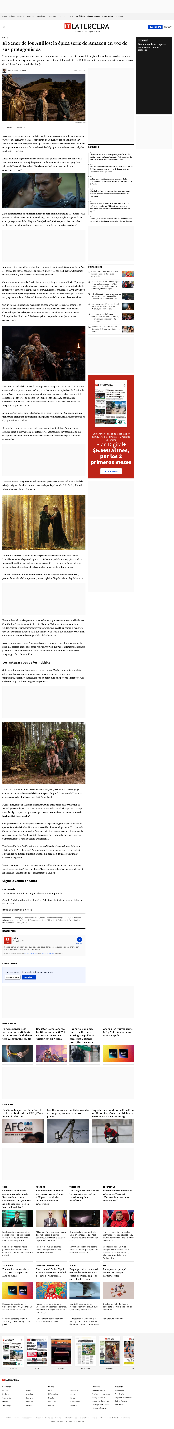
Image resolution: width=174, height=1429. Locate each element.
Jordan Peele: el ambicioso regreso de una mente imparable (32, 893)
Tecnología (40, 16)
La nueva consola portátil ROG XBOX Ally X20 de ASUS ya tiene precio (16, 1321)
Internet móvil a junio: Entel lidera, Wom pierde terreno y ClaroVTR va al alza (48, 1249)
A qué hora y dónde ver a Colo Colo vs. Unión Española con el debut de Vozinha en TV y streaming (113, 1113)
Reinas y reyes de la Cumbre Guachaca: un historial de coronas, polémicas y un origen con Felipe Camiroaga (105, 317)
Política (12, 16)
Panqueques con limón (113, 1318)
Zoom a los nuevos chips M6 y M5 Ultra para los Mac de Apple (118, 1032)
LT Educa (119, 16)
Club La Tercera (93, 16)
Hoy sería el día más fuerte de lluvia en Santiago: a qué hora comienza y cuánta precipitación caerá (81, 1036)
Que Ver (24, 922)
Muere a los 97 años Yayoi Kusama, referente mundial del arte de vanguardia (104, 273)
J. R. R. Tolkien (58, 920)
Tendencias (74, 1187)
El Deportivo (52, 16)
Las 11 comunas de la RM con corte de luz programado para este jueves (68, 1113)
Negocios (30, 16)
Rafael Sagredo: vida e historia (17, 909)
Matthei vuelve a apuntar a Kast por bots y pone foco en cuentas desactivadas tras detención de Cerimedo (111, 193)
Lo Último (80, 16)
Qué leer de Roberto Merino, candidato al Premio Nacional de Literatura (117, 1307)
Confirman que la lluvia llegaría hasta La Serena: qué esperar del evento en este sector (83, 1249)
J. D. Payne (69, 920)
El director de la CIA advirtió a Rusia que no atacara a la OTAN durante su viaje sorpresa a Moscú (84, 1321)
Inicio (4, 16)
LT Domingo (16, 917)
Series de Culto (14, 922)
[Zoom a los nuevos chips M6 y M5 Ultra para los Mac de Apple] (118, 1053)
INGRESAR (168, 27)
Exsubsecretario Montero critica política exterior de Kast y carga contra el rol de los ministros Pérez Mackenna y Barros (111, 169)
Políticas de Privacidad (47, 953)
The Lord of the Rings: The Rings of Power (62, 917)
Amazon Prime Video (44, 920)
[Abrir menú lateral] (4, 27)
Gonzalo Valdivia (18, 70)
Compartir (8, 128)
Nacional (20, 16)
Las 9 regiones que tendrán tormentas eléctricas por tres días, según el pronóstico (84, 1196)
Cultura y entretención (47, 1265)
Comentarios (20, 128)
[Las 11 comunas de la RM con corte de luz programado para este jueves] (68, 1131)
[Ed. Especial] (85, 1365)
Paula (106, 1265)
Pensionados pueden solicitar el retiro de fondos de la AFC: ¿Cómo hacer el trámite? (22, 1113)
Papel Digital (107, 16)
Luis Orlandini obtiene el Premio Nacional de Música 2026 (50, 1320)
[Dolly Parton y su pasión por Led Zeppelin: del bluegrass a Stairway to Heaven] (128, 329)
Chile (4, 1187)
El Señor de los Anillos (30, 917)
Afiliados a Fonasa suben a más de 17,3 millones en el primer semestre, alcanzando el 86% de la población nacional (51, 1236)
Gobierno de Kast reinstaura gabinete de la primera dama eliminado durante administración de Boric (111, 181)
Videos (70, 16)
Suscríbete (29, 977)
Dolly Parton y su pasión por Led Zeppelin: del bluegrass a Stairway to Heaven (106, 328)
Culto (5, 37)
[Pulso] (37, 1365)
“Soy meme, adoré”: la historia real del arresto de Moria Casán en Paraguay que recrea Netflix (105, 306)
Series (42, 917)
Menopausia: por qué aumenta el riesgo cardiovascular (114, 1272)
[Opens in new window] (61, 1365)
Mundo (62, 16)
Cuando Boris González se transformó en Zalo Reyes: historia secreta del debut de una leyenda (42, 901)
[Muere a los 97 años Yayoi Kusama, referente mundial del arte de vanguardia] (128, 274)
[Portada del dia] (111, 426)
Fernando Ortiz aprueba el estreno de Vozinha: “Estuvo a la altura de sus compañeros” (117, 1196)
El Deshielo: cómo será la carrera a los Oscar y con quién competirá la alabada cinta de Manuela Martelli (106, 296)
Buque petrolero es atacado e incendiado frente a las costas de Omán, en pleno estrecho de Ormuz (111, 220)
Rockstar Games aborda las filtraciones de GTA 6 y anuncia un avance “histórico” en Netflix (50, 1034)
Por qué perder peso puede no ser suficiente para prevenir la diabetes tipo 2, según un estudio (17, 1034)
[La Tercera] (13, 1366)
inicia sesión (12, 977)
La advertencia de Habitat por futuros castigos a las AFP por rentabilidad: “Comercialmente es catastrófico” (50, 1197)
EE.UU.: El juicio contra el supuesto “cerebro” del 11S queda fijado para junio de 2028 (84, 1307)
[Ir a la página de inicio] (87, 27)
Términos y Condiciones (31, 953)
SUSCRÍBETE (111, 471)
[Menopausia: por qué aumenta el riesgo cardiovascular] (118, 1290)
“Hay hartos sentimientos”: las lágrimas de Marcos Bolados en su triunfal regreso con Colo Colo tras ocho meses (118, 1236)
